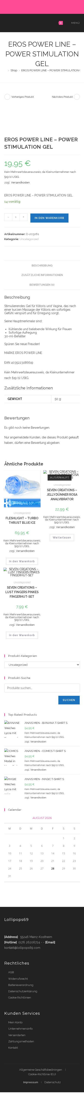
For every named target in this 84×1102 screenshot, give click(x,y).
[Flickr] (52, 6)
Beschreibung (42, 265)
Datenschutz (52, 1082)
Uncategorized (29, 239)
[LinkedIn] (47, 6)
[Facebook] (27, 6)
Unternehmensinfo (20, 1028)
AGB (11, 972)
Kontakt (13, 1047)
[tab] (42, 266)
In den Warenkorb (49, 218)
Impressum (30, 1082)
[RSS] (62, 6)
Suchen (69, 700)
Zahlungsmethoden (21, 1041)
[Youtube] (33, 928)
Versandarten (16, 1035)
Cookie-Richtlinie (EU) (42, 1074)
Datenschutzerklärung (22, 991)
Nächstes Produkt (62, 96)
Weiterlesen (62, 537)
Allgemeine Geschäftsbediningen (40, 1069)
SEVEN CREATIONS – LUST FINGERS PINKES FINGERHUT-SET (22, 592)
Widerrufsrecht (18, 978)
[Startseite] (5, 70)
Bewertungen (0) (42, 284)
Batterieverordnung (20, 985)
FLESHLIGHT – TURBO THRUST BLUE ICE (22, 520)
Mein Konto (15, 1022)
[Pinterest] (32, 6)
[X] (22, 6)
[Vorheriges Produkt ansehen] (7, 97)
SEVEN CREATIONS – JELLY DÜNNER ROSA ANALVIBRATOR (62, 494)
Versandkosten (20, 182)
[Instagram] (42, 6)
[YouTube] (57, 6)
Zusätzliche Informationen (42, 275)
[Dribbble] (37, 6)
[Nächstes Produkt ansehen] (77, 97)
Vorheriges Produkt (22, 96)
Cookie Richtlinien (19, 997)
